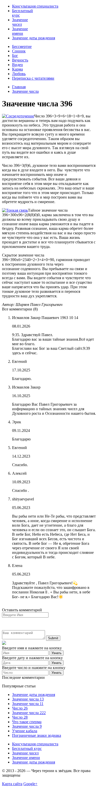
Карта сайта (12, 784)
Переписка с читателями (33, 78)
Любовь (19, 74)
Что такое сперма (26, 722)
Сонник (19, 51)
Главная (19, 87)
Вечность (20, 60)
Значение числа (25, 91)
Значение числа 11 (27, 704)
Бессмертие (22, 46)
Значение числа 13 (28, 699)
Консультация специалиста (35, 6)
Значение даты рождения (33, 38)
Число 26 (20, 708)
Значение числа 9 (27, 726)
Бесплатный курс (27, 748)
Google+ (30, 784)
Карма (17, 69)
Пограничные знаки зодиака (36, 735)
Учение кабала (24, 731)
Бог (15, 55)
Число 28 (20, 717)
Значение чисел (20, 22)
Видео (17, 64)
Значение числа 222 (29, 713)
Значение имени (20, 31)
